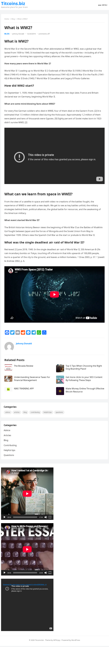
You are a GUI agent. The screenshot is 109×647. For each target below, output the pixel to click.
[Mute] (45, 517)
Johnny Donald (18, 34)
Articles (17, 412)
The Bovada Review (23, 365)
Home (6, 19)
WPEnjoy (56, 640)
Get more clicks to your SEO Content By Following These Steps (84, 379)
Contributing (35, 412)
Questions (59, 412)
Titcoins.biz (13, 3)
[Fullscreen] (50, 517)
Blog (13, 19)
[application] (27, 493)
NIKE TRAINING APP (24, 388)
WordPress (75, 640)
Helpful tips (48, 412)
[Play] (4, 517)
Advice (7, 412)
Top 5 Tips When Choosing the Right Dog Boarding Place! (84, 367)
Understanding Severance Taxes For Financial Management (32, 379)
